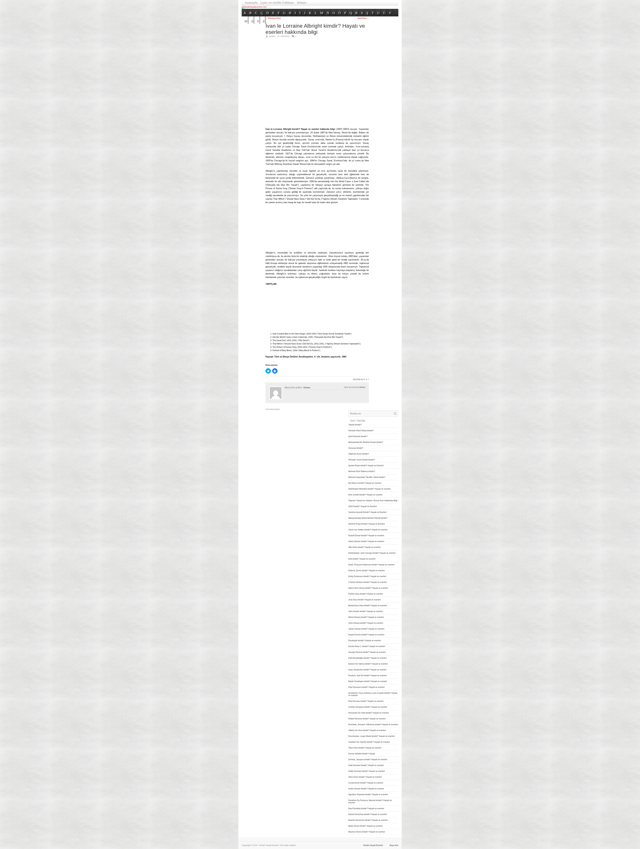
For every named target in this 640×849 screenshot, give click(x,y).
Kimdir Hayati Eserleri (373, 845)
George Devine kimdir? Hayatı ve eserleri (367, 652)
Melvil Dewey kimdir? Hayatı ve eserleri (366, 617)
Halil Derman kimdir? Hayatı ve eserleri (366, 765)
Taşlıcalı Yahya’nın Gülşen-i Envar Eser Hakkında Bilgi (373, 500)
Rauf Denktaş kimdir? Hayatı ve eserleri (366, 808)
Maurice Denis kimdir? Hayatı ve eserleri (366, 832)
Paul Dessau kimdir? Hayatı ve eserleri (366, 701)
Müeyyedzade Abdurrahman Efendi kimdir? (368, 518)
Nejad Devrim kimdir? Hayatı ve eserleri (366, 635)
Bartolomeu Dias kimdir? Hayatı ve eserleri (367, 605)
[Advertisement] (337, 7)
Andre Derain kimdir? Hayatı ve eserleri (366, 789)
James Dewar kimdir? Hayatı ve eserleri (366, 629)
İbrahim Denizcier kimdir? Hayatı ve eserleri (368, 820)
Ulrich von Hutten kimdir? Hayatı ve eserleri (368, 530)
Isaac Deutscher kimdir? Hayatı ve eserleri (367, 670)
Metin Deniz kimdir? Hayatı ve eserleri (365, 826)
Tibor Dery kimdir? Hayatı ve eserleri (364, 748)
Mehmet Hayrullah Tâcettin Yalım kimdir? (366, 477)
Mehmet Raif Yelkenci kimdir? (361, 471)
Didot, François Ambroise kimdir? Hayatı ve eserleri (371, 565)
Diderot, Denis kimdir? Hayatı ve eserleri (366, 570)
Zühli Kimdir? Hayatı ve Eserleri (362, 506)
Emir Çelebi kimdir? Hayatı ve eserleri (365, 495)
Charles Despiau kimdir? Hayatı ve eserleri (367, 707)
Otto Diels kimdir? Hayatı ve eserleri (364, 547)
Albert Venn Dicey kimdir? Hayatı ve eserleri (368, 588)
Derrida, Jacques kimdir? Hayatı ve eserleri (367, 759)
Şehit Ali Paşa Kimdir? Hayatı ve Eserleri (366, 524)
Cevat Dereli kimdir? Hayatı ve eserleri (365, 783)
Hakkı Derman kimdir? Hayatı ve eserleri (366, 771)
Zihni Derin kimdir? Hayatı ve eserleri (365, 777)
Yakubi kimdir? (355, 425)
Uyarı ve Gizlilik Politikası (277, 2)
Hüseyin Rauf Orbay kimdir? (361, 430)
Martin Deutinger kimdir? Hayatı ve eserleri (367, 681)
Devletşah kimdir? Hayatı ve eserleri (364, 640)
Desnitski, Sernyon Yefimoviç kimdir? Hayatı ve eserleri (373, 724)
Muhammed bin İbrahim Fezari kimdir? (365, 442)
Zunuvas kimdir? (355, 448)
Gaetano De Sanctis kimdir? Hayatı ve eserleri (369, 742)
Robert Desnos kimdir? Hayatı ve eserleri (367, 719)
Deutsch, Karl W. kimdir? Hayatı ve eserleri (367, 675)
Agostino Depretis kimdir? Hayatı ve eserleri (368, 794)
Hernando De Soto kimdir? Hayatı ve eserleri (368, 713)
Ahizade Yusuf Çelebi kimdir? (361, 460)
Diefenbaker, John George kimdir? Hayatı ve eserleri (372, 553)
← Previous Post (273, 18)
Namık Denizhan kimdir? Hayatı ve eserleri (367, 814)
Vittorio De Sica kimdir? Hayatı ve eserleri (367, 730)
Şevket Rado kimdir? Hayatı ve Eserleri (366, 465)
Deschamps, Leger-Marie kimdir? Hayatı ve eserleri (371, 736)
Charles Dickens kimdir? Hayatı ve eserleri (367, 582)
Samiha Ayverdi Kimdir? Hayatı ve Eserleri (367, 512)
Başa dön (394, 845)
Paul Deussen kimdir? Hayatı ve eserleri (366, 687)
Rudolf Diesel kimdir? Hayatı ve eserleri (366, 535)
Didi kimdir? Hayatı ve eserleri (362, 559)
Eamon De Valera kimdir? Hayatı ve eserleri (368, 664)
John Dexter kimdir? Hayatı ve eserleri (365, 611)
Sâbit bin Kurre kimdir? (358, 454)
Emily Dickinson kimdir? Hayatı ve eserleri (367, 576)
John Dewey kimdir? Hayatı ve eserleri (365, 623)
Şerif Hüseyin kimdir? (358, 436)
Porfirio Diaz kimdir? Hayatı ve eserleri (365, 594)
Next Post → (363, 18)
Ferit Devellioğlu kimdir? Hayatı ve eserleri (367, 658)
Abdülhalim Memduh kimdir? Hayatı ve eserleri (369, 489)
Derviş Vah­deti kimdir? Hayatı (361, 754)
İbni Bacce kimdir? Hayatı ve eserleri (364, 483)
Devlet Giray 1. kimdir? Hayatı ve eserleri (366, 646)
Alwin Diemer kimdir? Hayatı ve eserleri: (366, 541)
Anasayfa (251, 2)
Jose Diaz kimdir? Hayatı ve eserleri (364, 600)
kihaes (307, 387)
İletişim (301, 2)
